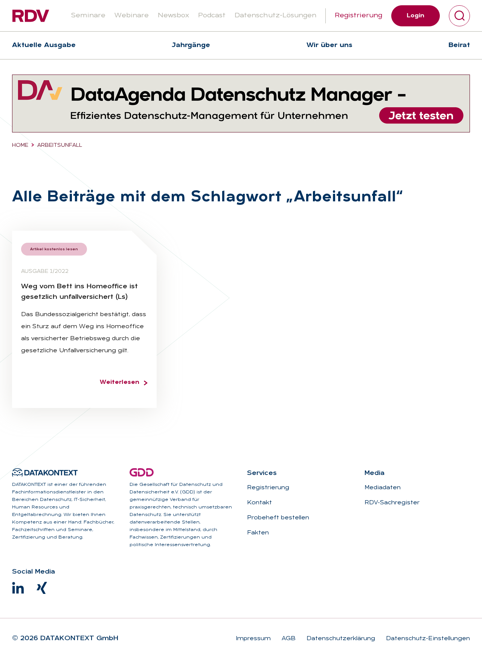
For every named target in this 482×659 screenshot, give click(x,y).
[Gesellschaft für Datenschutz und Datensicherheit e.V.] (142, 472)
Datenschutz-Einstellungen (427, 639)
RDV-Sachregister (392, 503)
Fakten (258, 533)
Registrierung (358, 15)
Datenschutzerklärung (340, 639)
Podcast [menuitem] (212, 15)
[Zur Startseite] (30, 15)
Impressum (253, 639)
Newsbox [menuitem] (173, 15)
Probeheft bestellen (278, 518)
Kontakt (259, 503)
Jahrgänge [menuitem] (191, 45)
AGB (288, 639)
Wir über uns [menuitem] (329, 45)
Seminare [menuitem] (88, 15)
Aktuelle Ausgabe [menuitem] (44, 45)
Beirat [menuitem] (459, 45)
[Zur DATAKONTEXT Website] (45, 472)
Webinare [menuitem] (131, 15)
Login (415, 16)
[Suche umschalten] (459, 15)
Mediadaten (383, 488)
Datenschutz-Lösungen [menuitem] (275, 15)
